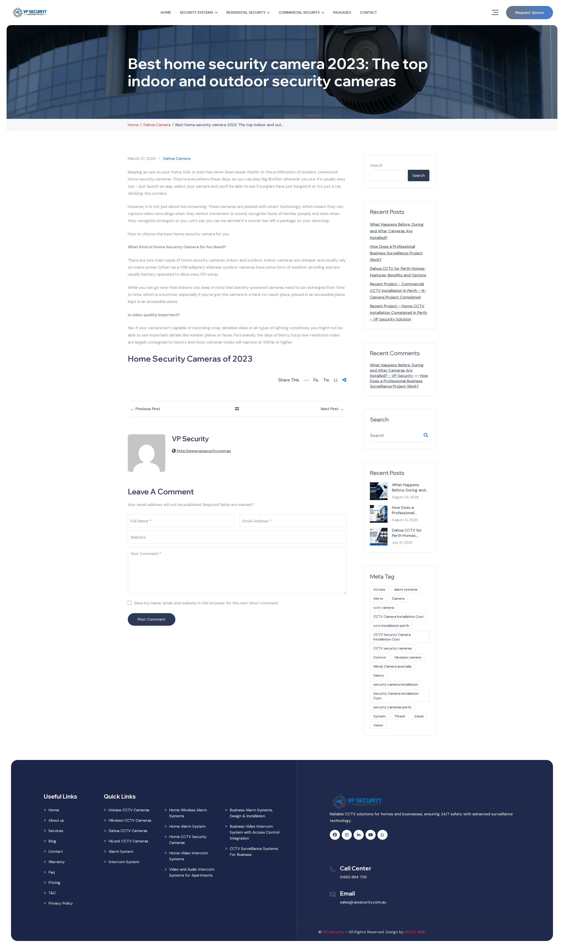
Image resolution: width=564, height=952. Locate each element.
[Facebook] (335, 835)
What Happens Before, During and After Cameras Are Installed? (397, 231)
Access (379, 589)
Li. (336, 380)
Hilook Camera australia (392, 666)
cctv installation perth (391, 625)
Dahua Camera (176, 158)
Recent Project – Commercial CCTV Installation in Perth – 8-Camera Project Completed (398, 290)
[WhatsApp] (382, 835)
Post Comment (151, 619)
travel (418, 716)
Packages (342, 12)
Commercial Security (299, 12)
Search (376, 165)
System (379, 716)
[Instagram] (347, 835)
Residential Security (245, 12)
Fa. (316, 380)
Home (166, 12)
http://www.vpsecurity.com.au (203, 451)
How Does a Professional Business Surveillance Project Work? (396, 253)
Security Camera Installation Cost (396, 695)
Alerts (378, 598)
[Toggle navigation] (495, 12)
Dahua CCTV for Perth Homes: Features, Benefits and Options (408, 533)
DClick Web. (415, 932)
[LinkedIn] (359, 835)
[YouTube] (370, 835)
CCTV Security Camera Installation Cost (392, 637)
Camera (398, 598)
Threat (399, 716)
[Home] (30, 13)
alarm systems (405, 589)
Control (379, 657)
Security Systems (196, 12)
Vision (378, 725)
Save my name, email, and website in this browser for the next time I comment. (206, 603)
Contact (368, 12)
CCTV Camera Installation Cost (398, 616)
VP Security (333, 932)
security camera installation (395, 684)
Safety (378, 675)
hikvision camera (408, 657)
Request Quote (529, 12)
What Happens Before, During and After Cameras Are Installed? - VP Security (397, 370)
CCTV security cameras (392, 648)
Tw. (326, 380)
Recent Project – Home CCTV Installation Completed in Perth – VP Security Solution (398, 312)
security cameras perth (392, 707)
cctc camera (383, 607)
